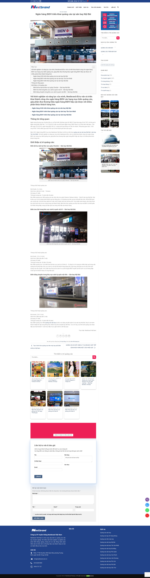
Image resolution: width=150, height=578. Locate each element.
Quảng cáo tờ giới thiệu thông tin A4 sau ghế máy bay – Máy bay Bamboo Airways (88, 382)
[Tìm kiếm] (118, 7)
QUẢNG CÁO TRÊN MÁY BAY (109, 51)
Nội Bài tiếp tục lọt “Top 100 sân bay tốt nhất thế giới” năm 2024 (109, 165)
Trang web (78, 507)
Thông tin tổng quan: (37, 83)
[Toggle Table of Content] (92, 67)
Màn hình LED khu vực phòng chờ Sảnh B (54, 410)
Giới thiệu (79, 7)
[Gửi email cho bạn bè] (63, 336)
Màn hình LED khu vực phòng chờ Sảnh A (71, 410)
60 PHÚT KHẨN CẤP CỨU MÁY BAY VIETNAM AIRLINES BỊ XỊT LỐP (110, 146)
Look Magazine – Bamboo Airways (53, 380)
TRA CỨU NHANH (96, 7)
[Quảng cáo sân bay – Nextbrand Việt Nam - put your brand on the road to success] (40, 6)
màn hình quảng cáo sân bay (107, 64)
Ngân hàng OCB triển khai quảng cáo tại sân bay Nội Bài (50, 76)
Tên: (35, 455)
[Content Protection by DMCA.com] (90, 576)
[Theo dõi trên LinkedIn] (40, 1)
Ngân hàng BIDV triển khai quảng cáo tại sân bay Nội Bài (50, 81)
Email (56, 507)
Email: (36, 467)
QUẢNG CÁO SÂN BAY (107, 48)
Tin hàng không (105, 81)
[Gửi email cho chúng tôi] (34, 1)
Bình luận (35, 493)
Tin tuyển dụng (105, 90)
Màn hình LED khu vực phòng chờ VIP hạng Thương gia (37, 411)
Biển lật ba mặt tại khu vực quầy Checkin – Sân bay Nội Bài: (51, 87)
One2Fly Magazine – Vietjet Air (70, 380)
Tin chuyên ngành (106, 78)
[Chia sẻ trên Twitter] (60, 336)
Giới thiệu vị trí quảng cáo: (39, 85)
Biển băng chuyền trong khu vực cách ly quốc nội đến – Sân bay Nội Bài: (55, 92)
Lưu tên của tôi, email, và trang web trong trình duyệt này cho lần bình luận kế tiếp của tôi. (58, 514)
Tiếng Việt (84, 1)
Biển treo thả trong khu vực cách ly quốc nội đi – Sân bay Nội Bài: (53, 90)
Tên (33, 507)
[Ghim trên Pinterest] (66, 336)
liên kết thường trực (75, 341)
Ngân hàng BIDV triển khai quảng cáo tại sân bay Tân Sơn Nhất (52, 78)
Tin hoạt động (63, 11)
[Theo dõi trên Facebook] (32, 1)
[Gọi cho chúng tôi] (37, 1)
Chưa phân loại (105, 75)
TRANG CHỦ (70, 7)
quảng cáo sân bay (50, 322)
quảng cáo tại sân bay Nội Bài (82, 132)
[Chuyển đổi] (115, 47)
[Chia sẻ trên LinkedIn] (69, 336)
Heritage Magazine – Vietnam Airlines (37, 380)
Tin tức (106, 7)
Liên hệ (113, 7)
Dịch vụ (86, 7)
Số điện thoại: (37, 461)
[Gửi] (94, 357)
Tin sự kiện (104, 87)
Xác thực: (66, 464)
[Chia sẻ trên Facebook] (57, 336)
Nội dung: (66, 455)
